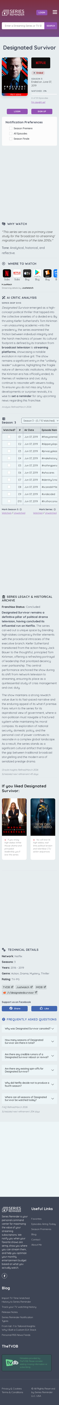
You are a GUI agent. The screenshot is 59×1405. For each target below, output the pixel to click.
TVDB (7, 987)
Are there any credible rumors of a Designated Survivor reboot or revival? (27, 1056)
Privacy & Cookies (12, 1388)
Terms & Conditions (12, 1392)
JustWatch (27, 288)
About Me (36, 1244)
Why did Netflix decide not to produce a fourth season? (27, 1084)
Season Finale (22, 138)
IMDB (39, 987)
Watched (6, 513)
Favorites (36, 1218)
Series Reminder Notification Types (17, 1319)
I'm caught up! (38, 102)
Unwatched (19, 513)
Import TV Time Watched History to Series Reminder (16, 1299)
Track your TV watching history (19, 1306)
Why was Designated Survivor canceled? (28, 1028)
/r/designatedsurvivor (20, 992)
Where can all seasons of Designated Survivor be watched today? (26, 1099)
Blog (33, 1234)
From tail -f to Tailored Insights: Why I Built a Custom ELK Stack (19, 1328)
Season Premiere (24, 128)
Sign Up (42, 111)
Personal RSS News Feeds (16, 1334)
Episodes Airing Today (43, 1223)
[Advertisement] (29, 184)
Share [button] (16, 1008)
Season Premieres (41, 1229)
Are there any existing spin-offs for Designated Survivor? (24, 1070)
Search (51, 25)
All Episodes (21, 133)
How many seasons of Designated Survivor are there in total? (24, 1041)
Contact (35, 1239)
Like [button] (46, 1008)
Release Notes (10, 1312)
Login (42, 12)
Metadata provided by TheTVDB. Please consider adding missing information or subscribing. (33, 1362)
